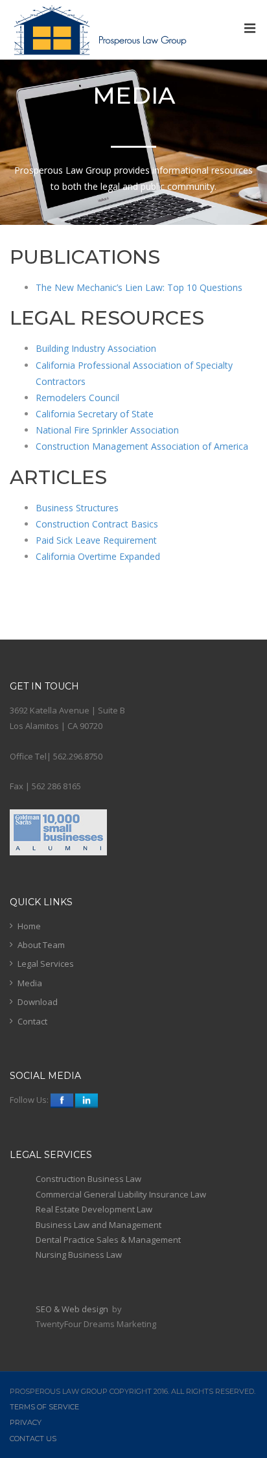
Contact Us (33, 1438)
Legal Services (45, 963)
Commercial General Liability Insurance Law (121, 1194)
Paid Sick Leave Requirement (96, 540)
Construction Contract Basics (97, 524)
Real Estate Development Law (94, 1209)
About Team (41, 945)
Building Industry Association (96, 348)
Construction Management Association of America (143, 446)
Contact (32, 1021)
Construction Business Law (88, 1179)
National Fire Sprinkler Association (107, 430)
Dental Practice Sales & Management (108, 1239)
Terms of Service (44, 1406)
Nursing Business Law (79, 1254)
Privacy (25, 1422)
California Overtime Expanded (99, 556)
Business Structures (77, 508)
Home (29, 926)
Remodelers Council (77, 397)
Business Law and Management (98, 1225)
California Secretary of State (95, 414)
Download (37, 1002)
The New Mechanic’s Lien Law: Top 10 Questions (139, 287)
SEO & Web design (73, 1309)
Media (29, 983)
